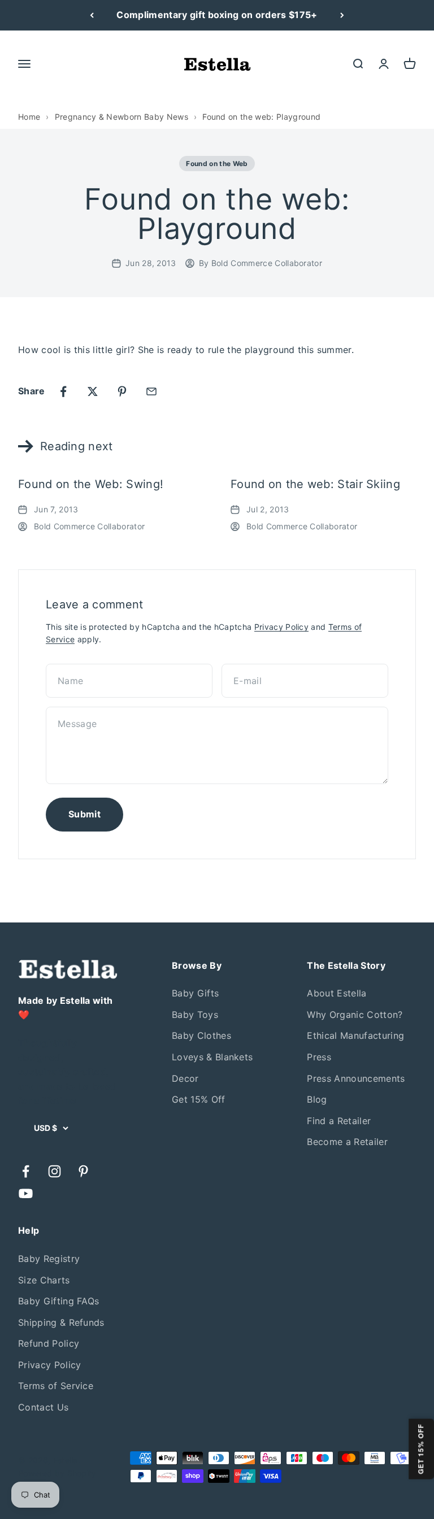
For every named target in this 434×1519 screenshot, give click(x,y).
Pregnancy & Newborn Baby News (121, 116)
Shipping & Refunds (61, 1322)
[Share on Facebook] (63, 391)
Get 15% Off (198, 1099)
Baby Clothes (201, 1035)
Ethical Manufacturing (355, 1035)
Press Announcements (356, 1078)
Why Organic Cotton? (354, 1014)
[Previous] (92, 15)
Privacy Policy (281, 627)
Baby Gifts (195, 993)
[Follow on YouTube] (25, 1193)
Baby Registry (49, 1258)
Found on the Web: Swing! (90, 484)
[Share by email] (151, 391)
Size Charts (44, 1280)
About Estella (336, 993)
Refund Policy (48, 1343)
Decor (185, 1078)
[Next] (342, 15)
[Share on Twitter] (92, 391)
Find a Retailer (339, 1120)
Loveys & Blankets (212, 1057)
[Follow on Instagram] (54, 1171)
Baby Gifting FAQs (58, 1301)
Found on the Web (217, 163)
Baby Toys (195, 1014)
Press (319, 1057)
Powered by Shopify (57, 1473)
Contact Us (43, 1407)
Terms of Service (55, 1385)
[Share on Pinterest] (122, 391)
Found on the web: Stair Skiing (315, 484)
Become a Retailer (347, 1141)
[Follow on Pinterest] (83, 1171)
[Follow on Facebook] (25, 1171)
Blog (317, 1099)
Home (29, 116)
